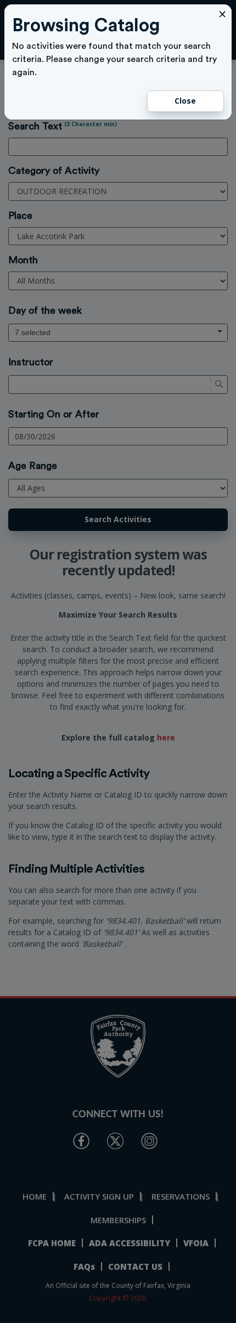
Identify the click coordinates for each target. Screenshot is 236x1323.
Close (185, 100)
